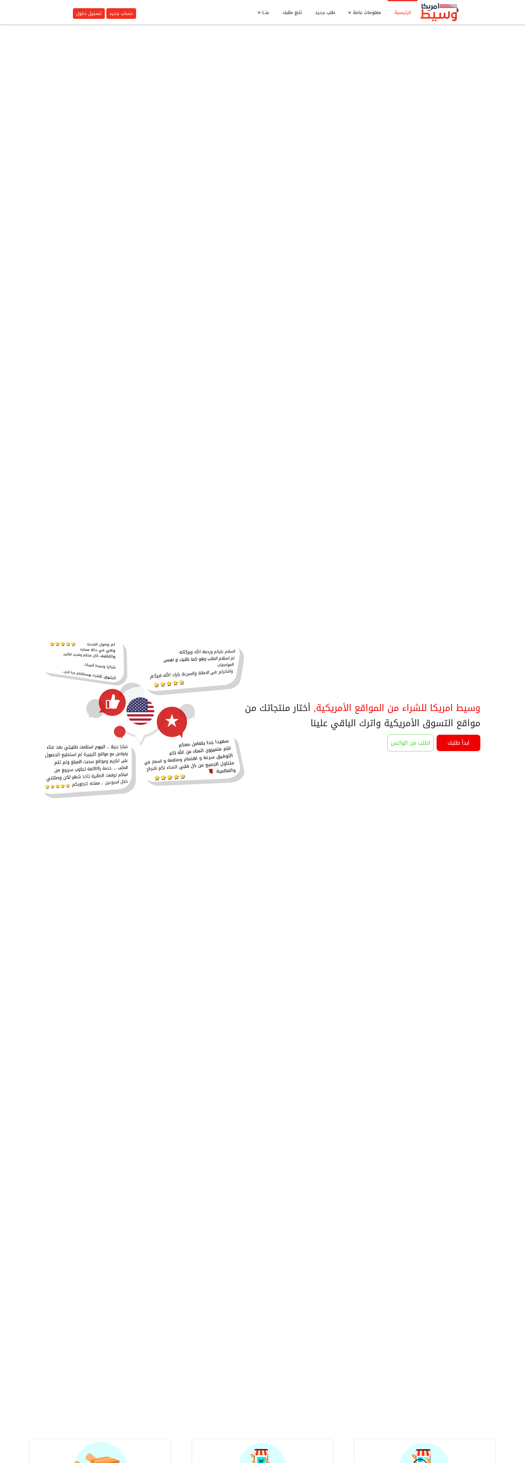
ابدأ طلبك (458, 743)
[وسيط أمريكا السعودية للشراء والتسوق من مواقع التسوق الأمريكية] (439, 12)
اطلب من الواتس (410, 743)
